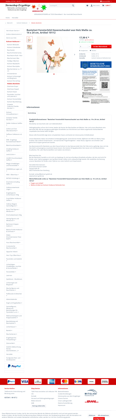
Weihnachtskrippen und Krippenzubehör (14, 317)
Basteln (8, 330)
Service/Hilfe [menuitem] (106, 1)
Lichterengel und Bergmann (11, 284)
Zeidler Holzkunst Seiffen (14, 123)
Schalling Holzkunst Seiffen (12, 150)
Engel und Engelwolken (13, 303)
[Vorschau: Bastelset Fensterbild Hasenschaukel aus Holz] (30, 39)
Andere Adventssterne (13, 34)
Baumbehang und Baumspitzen (12, 322)
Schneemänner (12, 74)
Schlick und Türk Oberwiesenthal (11, 130)
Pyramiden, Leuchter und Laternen (13, 95)
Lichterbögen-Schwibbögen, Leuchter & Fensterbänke (13, 266)
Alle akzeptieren (103, 415)
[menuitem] (62, 5)
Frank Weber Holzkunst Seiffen (13, 199)
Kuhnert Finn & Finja (13, 81)
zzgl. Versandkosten (89, 40)
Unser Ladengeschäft (65, 401)
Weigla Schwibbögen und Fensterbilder (12, 164)
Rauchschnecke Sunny (14, 53)
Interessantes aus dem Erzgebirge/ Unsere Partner (69, 397)
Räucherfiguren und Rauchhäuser (12, 289)
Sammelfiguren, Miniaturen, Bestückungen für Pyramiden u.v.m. (12, 309)
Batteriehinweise (63, 391)
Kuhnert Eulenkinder (13, 47)
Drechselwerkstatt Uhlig (14, 215)
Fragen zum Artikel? (36, 183)
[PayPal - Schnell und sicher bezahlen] (14, 366)
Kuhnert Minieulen (13, 45)
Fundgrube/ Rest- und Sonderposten (13, 359)
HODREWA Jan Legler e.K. (14, 169)
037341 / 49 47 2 (11, 397)
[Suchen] (73, 5)
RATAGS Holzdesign (12, 178)
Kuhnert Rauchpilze (13, 66)
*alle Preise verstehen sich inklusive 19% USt (44, 393)
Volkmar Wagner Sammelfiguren (11, 205)
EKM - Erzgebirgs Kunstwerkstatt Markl (13, 141)
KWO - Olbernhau (12, 175)
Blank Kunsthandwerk (13, 145)
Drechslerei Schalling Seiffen (13, 183)
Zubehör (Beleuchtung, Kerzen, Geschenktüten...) (13, 349)
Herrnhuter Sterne (12, 31)
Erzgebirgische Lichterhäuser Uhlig (12, 194)
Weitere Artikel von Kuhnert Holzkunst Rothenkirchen (47, 185)
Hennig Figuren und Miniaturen (12, 219)
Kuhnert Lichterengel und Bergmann (14, 77)
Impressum (61, 405)
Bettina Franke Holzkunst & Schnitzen (14, 230)
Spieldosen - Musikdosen (14, 279)
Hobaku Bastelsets (13, 84)
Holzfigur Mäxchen (13, 61)
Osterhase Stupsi (12, 86)
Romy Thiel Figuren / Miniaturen (12, 210)
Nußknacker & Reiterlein (14, 294)
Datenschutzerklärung (65, 403)
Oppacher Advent (11, 252)
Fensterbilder (10, 272)
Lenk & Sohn (10, 154)
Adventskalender (11, 299)
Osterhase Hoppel (13, 89)
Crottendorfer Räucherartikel (11, 247)
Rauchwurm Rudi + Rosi (14, 55)
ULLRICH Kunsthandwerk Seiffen (14, 159)
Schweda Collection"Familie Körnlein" (13, 106)
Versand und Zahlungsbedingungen (42, 398)
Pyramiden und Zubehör (14, 259)
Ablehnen (92, 415)
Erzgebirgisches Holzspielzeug (11, 339)
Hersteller (9, 354)
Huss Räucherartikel (13, 242)
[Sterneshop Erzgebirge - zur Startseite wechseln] (26, 8)
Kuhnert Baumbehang (14, 102)
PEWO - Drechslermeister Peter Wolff (13, 237)
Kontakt (33, 396)
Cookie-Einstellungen (64, 394)
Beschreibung (32, 113)
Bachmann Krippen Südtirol (12, 225)
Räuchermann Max (13, 58)
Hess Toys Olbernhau (13, 255)
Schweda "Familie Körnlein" (11, 119)
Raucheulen (11, 50)
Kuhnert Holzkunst (13, 41)
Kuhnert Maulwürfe (13, 64)
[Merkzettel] (87, 5)
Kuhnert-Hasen (12, 92)
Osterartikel (10, 343)
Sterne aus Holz (11, 38)
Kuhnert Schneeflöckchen (11, 113)
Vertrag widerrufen (38, 406)
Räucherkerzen (11, 334)
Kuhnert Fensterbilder (14, 99)
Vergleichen (84, 50)
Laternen (9, 275)
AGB (32, 403)
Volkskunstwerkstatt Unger (12, 188)
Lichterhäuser (11, 327)
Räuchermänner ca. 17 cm (14, 70)
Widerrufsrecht (36, 401)
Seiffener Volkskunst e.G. (14, 134)
